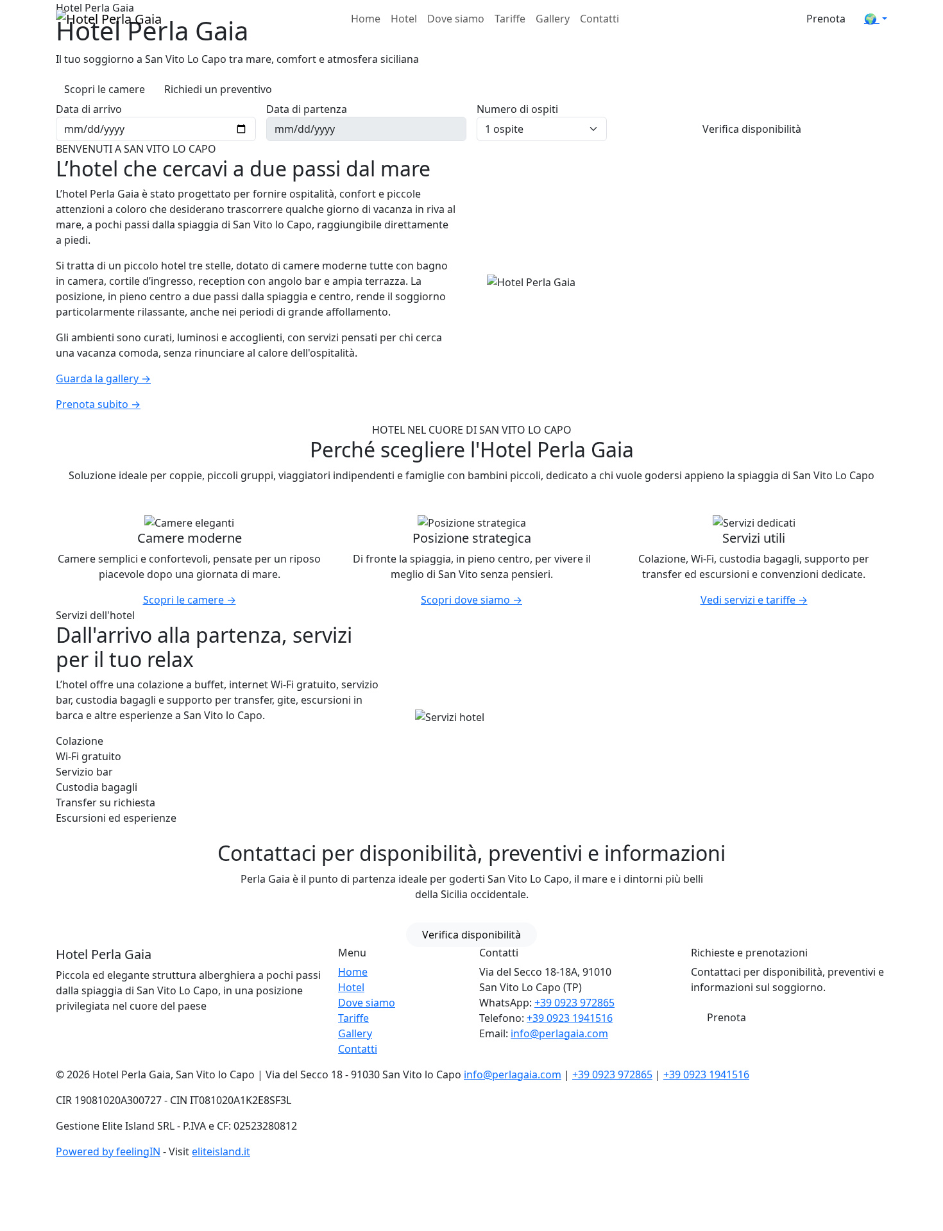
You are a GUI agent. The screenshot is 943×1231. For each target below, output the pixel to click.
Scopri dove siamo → (471, 600)
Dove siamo (455, 19)
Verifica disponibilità (751, 129)
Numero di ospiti (517, 109)
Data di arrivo (89, 109)
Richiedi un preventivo (218, 89)
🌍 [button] (871, 19)
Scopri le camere (104, 89)
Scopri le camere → (189, 600)
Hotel (404, 19)
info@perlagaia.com (559, 1033)
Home (365, 19)
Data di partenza (306, 109)
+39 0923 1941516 (570, 1018)
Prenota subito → (98, 404)
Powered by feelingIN (108, 1151)
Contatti (599, 19)
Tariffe (510, 19)
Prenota (825, 19)
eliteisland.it (221, 1151)
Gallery (553, 19)
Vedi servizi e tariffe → (754, 600)
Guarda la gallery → (103, 378)
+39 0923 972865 (574, 1003)
